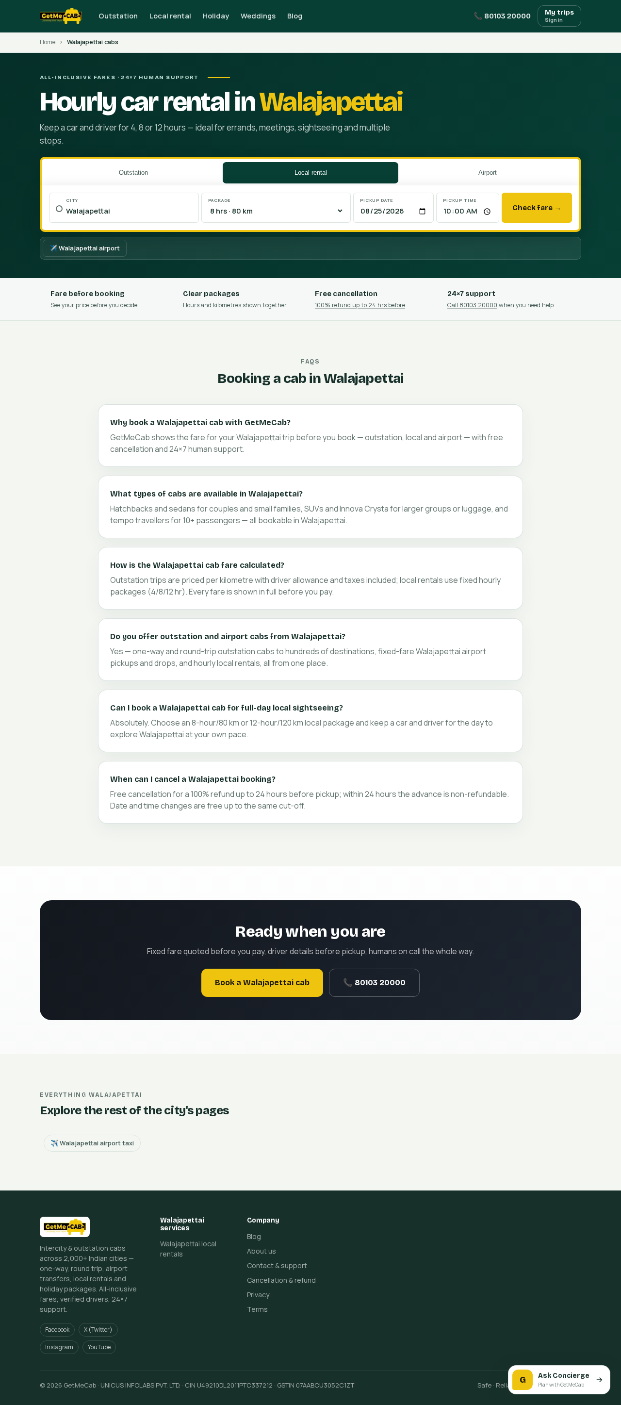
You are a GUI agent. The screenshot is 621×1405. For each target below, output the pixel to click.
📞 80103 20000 (502, 16)
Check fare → (536, 207)
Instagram (59, 1347)
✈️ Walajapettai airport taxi (92, 1143)
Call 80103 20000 (472, 305)
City (72, 200)
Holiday (216, 15)
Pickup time (460, 200)
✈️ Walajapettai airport (84, 248)
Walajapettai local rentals (188, 1248)
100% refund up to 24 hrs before (360, 305)
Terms (257, 1309)
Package (219, 200)
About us (261, 1251)
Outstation (118, 15)
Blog (294, 15)
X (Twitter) (98, 1329)
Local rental (170, 15)
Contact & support (277, 1265)
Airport (487, 172)
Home (47, 42)
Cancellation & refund (281, 1280)
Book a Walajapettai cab (262, 982)
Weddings (258, 15)
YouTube (99, 1347)
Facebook (57, 1329)
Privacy (258, 1294)
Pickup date (376, 200)
